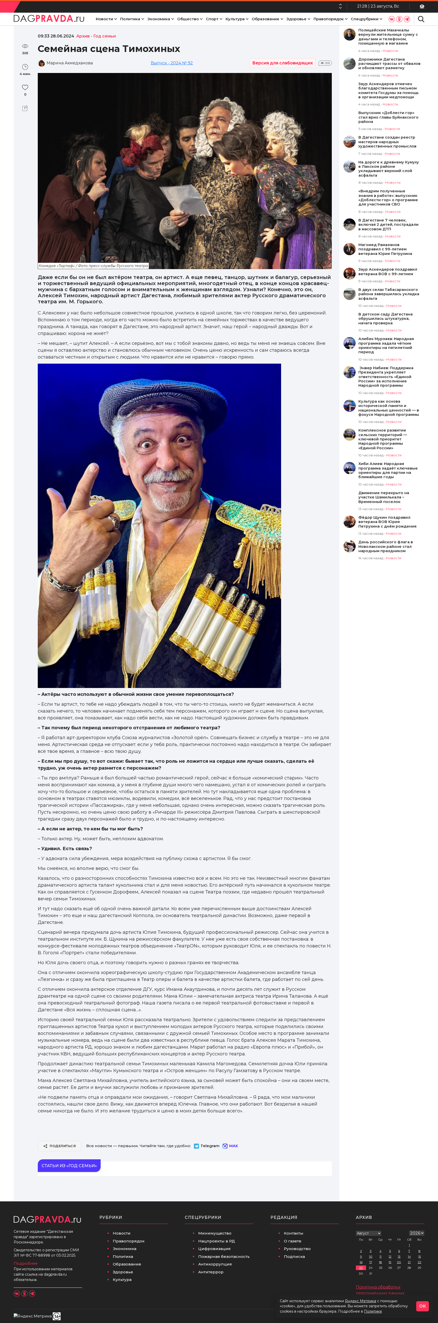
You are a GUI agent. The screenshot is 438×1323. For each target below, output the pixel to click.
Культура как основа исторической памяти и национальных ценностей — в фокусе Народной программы (388, 408)
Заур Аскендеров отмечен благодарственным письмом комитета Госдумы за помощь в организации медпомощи (388, 90)
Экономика (158, 18)
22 (419, 1262)
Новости (104, 18)
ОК (422, 1306)
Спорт (212, 18)
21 (409, 1262)
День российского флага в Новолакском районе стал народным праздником (385, 546)
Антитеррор (211, 1272)
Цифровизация (214, 1248)
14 (409, 1256)
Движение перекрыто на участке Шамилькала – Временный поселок (383, 497)
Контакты (293, 1233)
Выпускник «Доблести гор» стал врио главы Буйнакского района (388, 117)
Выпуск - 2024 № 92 (172, 63)
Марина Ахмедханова (70, 63)
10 (370, 1256)
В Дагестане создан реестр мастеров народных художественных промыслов (387, 141)
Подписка (294, 1256)
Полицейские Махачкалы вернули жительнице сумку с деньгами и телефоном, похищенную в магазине (388, 37)
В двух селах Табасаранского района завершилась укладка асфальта (388, 294)
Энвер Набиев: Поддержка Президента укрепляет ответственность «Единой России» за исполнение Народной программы (385, 377)
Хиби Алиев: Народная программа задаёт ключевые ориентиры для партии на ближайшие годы (388, 470)
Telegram (210, 1145)
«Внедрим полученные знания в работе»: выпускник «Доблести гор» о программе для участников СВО (388, 198)
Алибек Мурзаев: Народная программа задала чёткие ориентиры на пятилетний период (386, 345)
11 (380, 1256)
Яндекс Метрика (360, 1301)
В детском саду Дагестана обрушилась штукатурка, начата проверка (385, 318)
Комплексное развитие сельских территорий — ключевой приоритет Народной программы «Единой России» (382, 439)
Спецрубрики (364, 18)
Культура (235, 18)
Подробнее (26, 1263)
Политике (373, 1311)
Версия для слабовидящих (282, 63)
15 (419, 1256)
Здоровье (296, 18)
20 (399, 1262)
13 (399, 1256)
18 (380, 1262)
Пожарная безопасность (224, 1256)
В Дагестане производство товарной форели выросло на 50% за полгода (259, 6)
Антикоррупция (215, 1264)
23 (361, 1268)
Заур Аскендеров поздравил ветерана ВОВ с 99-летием (387, 271)
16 (361, 1262)
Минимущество (214, 1233)
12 (390, 1256)
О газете (292, 1241)
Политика (130, 18)
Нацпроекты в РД (216, 1241)
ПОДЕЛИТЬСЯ (63, 1146)
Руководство (297, 1248)
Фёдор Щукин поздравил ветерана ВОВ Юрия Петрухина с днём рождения (387, 522)
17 (370, 1262)
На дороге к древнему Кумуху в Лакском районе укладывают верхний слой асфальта (388, 169)
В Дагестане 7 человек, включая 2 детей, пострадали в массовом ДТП (388, 224)
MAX (233, 1145)
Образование (265, 18)
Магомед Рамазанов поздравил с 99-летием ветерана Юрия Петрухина (385, 249)
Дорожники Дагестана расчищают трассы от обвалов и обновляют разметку (389, 63)
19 (390, 1262)
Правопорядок (329, 18)
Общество (188, 18)
